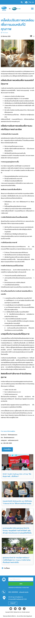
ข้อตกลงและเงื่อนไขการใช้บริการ (9, 616)
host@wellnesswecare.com (14, 392)
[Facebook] (19, 608)
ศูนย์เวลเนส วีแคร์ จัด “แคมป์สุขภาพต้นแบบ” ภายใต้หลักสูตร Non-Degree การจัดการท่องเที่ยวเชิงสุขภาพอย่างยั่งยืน (17, 560)
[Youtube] (10, 608)
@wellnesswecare (13, 394)
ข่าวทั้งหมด (7, 568)
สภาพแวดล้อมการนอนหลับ (18, 156)
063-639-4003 (7, 443)
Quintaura (12, 411)
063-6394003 (13, 592)
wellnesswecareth (13, 440)
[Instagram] (24, 608)
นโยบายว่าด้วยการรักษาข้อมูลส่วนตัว (24, 616)
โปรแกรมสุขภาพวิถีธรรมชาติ (23, 259)
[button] (21, 2)
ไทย (30, 2)
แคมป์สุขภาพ (28, 397)
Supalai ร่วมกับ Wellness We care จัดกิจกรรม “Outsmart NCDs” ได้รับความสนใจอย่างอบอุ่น (17, 502)
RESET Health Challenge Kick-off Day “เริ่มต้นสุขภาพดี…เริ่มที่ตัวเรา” (17, 475)
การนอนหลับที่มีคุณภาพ (17, 119)
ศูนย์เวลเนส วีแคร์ (14, 384)
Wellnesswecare (12, 434)
